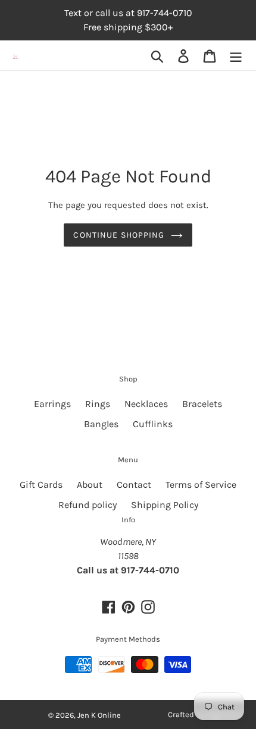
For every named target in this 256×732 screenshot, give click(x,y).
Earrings (52, 403)
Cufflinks (153, 424)
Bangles (101, 424)
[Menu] (236, 55)
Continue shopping (118, 235)
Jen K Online (99, 715)
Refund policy (87, 504)
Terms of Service (201, 484)
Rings (97, 403)
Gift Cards (41, 484)
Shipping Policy (164, 504)
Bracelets (202, 403)
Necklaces (146, 403)
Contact (134, 484)
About (89, 484)
